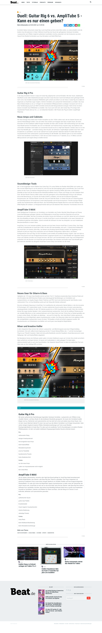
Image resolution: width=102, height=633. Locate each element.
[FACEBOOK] (68, 25)
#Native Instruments (22, 532)
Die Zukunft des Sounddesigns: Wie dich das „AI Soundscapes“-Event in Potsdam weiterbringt (54, 604)
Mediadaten (61, 623)
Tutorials (35, 2)
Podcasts (43, 2)
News (23, 2)
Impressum (77, 623)
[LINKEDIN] (70, 25)
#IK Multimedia (31, 532)
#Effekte (44, 532)
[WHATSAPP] (79, 25)
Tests (28, 2)
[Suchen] (91, 2)
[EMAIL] (65, 25)
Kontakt (66, 623)
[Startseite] (14, 2)
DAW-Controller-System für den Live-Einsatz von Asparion (54, 597)
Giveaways (58, 2)
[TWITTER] (73, 25)
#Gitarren (38, 532)
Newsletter (56, 623)
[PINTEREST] (76, 25)
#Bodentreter (50, 532)
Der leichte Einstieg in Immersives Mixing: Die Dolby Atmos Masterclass (54, 592)
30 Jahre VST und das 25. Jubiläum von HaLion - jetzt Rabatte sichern (54, 611)
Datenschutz (71, 623)
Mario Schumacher (22, 25)
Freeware (50, 2)
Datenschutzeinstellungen (86, 623)
